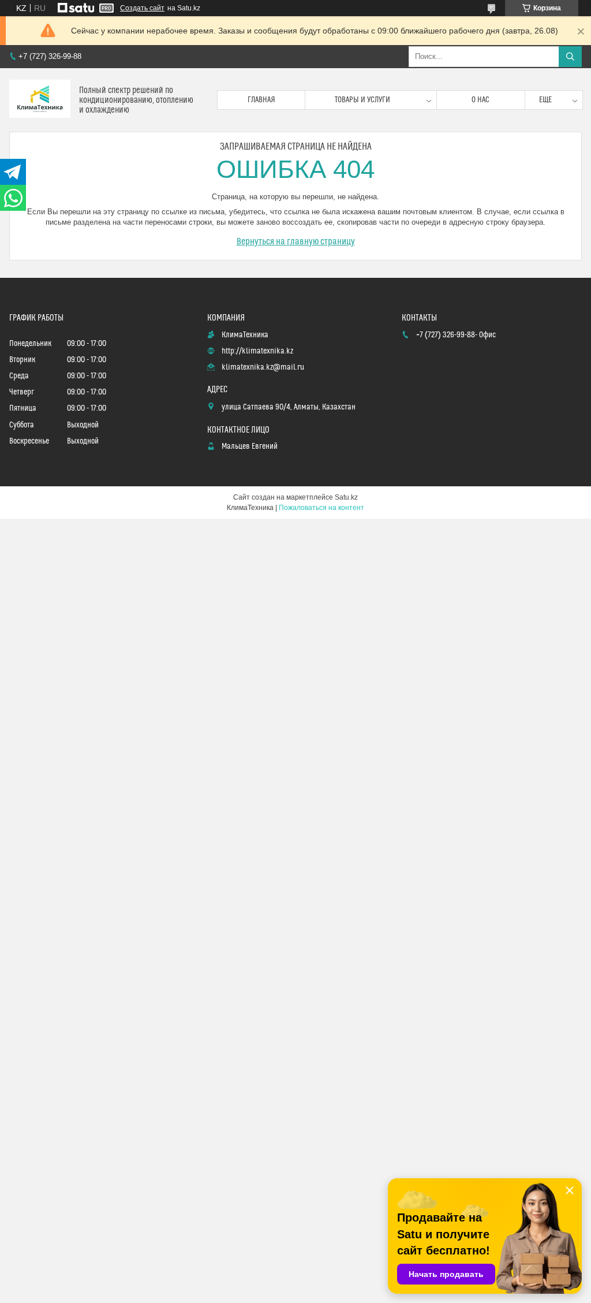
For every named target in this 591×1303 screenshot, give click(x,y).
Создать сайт (142, 8)
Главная (261, 100)
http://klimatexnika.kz (257, 351)
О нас (480, 100)
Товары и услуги (362, 100)
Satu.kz (346, 497)
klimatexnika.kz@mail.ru (263, 367)
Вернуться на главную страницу (296, 241)
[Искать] (570, 56)
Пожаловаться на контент (321, 508)
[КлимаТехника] (39, 100)
